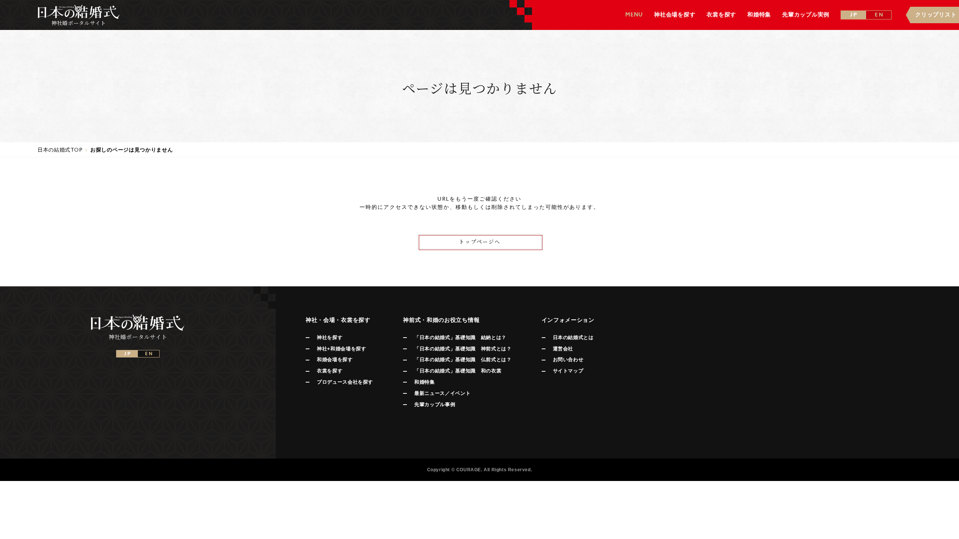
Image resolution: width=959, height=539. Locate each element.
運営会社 (563, 348)
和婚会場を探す (335, 359)
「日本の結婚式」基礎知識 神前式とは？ (462, 348)
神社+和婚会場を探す (341, 348)
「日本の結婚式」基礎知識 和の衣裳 (457, 371)
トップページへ (479, 241)
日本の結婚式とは (573, 337)
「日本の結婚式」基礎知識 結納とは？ (460, 337)
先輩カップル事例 (434, 404)
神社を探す (329, 337)
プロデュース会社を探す (345, 382)
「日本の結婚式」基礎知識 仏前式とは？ (462, 359)
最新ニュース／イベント (442, 393)
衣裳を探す (329, 371)
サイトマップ (568, 371)
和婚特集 (424, 382)
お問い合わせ (568, 359)
